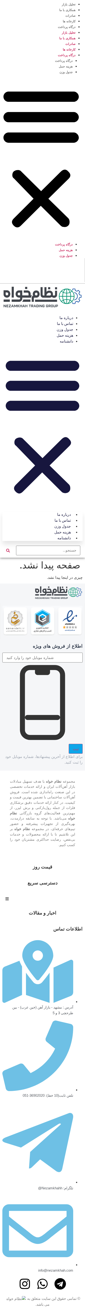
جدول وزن (66, 72)
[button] (41, 158)
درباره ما (66, 318)
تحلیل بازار (69, 4)
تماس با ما (65, 324)
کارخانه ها (69, 21)
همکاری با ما (67, 10)
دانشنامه (66, 341)
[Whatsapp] (42, 1284)
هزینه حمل (66, 66)
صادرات (70, 15)
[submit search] (8, 550)
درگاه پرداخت (67, 27)
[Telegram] (60, 1284)
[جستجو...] (48, 550)
